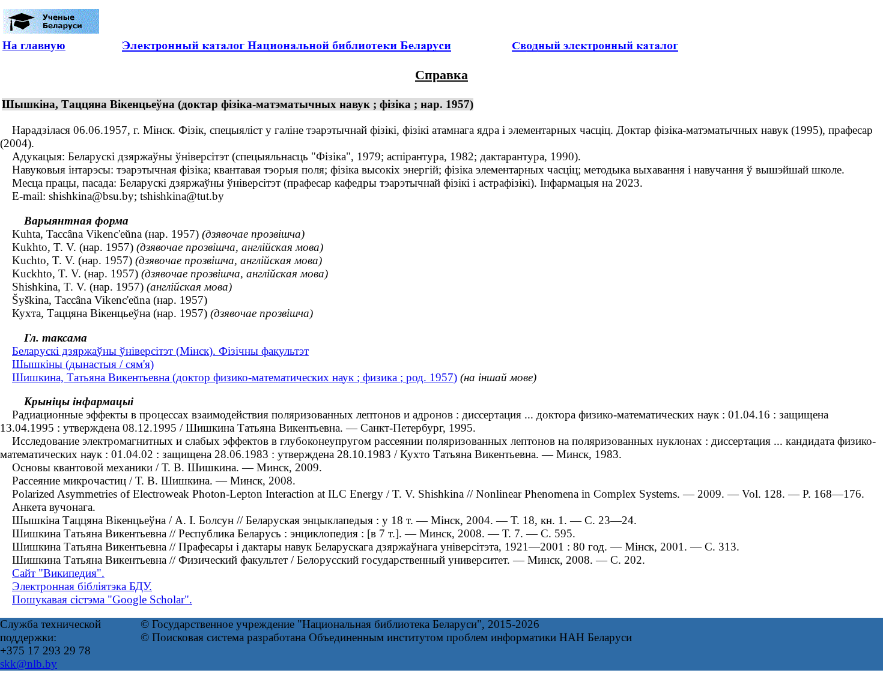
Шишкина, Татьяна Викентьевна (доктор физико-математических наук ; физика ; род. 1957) (234, 377)
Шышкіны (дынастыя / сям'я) (83, 364)
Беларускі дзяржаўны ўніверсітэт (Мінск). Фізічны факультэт (160, 351)
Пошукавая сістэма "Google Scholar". (102, 599)
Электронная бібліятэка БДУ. (82, 586)
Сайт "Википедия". (58, 573)
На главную (33, 45)
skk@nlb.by (28, 663)
